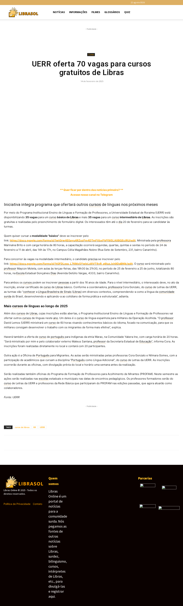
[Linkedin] (91, 89)
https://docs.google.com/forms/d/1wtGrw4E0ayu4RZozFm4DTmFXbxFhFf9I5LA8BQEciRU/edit (73, 240)
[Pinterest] (66, 89)
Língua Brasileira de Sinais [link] (54, 291)
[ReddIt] (99, 89)
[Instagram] (159, 2)
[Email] (107, 89)
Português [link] (43, 355)
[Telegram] (165, 2)
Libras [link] (74, 217)
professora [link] (164, 240)
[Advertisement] (91, 41)
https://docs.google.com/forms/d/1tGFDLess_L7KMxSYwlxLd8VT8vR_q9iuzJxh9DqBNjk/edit (71, 263)
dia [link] (120, 222)
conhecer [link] (29, 291)
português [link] (57, 336)
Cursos (91, 54)
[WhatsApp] (74, 89)
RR (34, 427)
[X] (171, 2)
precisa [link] (92, 259)
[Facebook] (153, 2)
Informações (78, 12)
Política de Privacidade (17, 503)
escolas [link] (43, 378)
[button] (175, 12)
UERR (42, 427)
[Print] (116, 89)
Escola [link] (20, 273)
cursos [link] (95, 204)
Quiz (127, 12)
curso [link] (52, 217)
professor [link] (10, 268)
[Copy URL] (124, 89)
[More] (132, 89)
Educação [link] (145, 341)
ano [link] (55, 318)
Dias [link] (53, 273)
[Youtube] (176, 2)
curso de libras (22, 427)
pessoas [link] (63, 282)
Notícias (59, 12)
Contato (37, 503)
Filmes (96, 12)
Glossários (112, 12)
